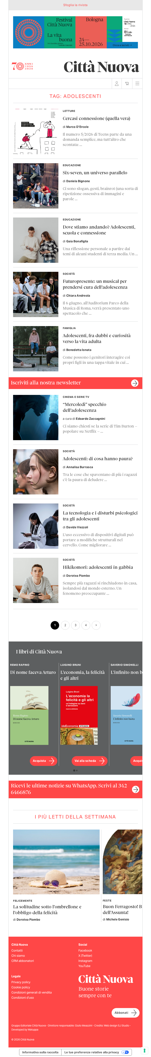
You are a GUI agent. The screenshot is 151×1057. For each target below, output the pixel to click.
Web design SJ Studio (117, 1025)
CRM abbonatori (22, 961)
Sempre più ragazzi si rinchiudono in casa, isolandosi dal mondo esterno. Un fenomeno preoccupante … (100, 588)
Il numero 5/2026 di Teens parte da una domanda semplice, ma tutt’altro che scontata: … (97, 139)
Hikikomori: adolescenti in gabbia (98, 567)
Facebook (85, 950)
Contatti (17, 950)
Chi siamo (18, 956)
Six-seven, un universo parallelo (95, 173)
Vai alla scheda (85, 761)
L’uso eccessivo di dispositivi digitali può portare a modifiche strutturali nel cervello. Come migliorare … (98, 540)
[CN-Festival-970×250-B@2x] (75, 32)
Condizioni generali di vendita (31, 992)
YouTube (84, 966)
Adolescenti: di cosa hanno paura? (98, 459)
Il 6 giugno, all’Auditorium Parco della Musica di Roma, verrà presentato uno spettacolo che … (96, 308)
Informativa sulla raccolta (40, 1052)
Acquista (39, 761)
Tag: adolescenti (75, 96)
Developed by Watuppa (24, 1029)
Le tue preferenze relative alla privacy (91, 1052)
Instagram (85, 961)
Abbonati (121, 1013)
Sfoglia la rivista (75, 5)
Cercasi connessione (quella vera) (96, 118)
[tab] (74, 770)
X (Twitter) (85, 956)
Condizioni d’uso (22, 998)
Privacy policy (20, 982)
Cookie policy (20, 987)
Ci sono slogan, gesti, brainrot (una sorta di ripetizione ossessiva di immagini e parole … (100, 194)
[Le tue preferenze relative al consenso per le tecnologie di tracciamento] (144, 1050)
